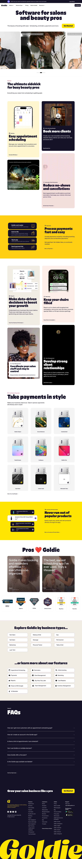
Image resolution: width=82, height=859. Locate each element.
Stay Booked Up (46, 148)
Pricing (55, 803)
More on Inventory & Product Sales (52, 532)
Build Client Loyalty (48, 382)
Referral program (57, 807)
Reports (29, 817)
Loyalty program (31, 827)
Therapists (44, 823)
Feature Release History (47, 828)
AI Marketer (30, 829)
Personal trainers (45, 815)
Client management (32, 819)
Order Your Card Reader (12, 493)
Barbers (43, 803)
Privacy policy (56, 813)
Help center (67, 803)
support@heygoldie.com (70, 805)
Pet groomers (44, 817)
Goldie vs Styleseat (57, 827)
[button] (11, 5)
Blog (55, 809)
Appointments (31, 803)
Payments (30, 809)
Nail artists (44, 813)
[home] (4, 5)
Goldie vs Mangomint (58, 833)
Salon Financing (31, 825)
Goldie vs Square (57, 829)
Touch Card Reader (32, 834)
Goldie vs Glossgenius (58, 823)
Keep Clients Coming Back (49, 320)
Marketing (30, 815)
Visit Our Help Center (11, 772)
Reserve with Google (32, 821)
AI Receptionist (31, 832)
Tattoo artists (44, 821)
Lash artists (44, 807)
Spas (43, 819)
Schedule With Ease (13, 154)
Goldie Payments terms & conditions (58, 818)
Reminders (30, 805)
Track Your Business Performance (16, 322)
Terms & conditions (57, 811)
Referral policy (56, 815)
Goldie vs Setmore (57, 831)
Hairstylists (44, 805)
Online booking (31, 807)
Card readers (30, 811)
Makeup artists (45, 809)
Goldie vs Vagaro (57, 825)
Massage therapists (46, 811)
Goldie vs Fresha (57, 821)
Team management (32, 823)
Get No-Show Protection (48, 205)
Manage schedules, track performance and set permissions (22, 375)
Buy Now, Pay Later (32, 813)
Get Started (77, 5)
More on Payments (48, 248)
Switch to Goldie (33, 5)
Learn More (72, 1)
